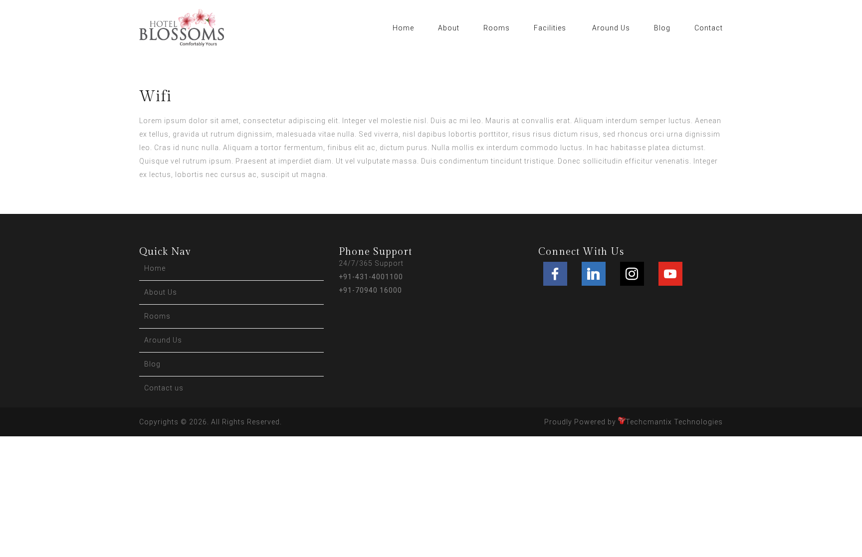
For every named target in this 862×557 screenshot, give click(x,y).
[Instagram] (632, 274)
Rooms (496, 28)
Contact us (164, 388)
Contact (708, 28)
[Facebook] (555, 274)
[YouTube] (670, 274)
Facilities (550, 28)
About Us (160, 292)
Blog (662, 28)
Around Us (611, 28)
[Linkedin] (594, 274)
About (448, 28)
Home (403, 28)
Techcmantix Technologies (674, 422)
